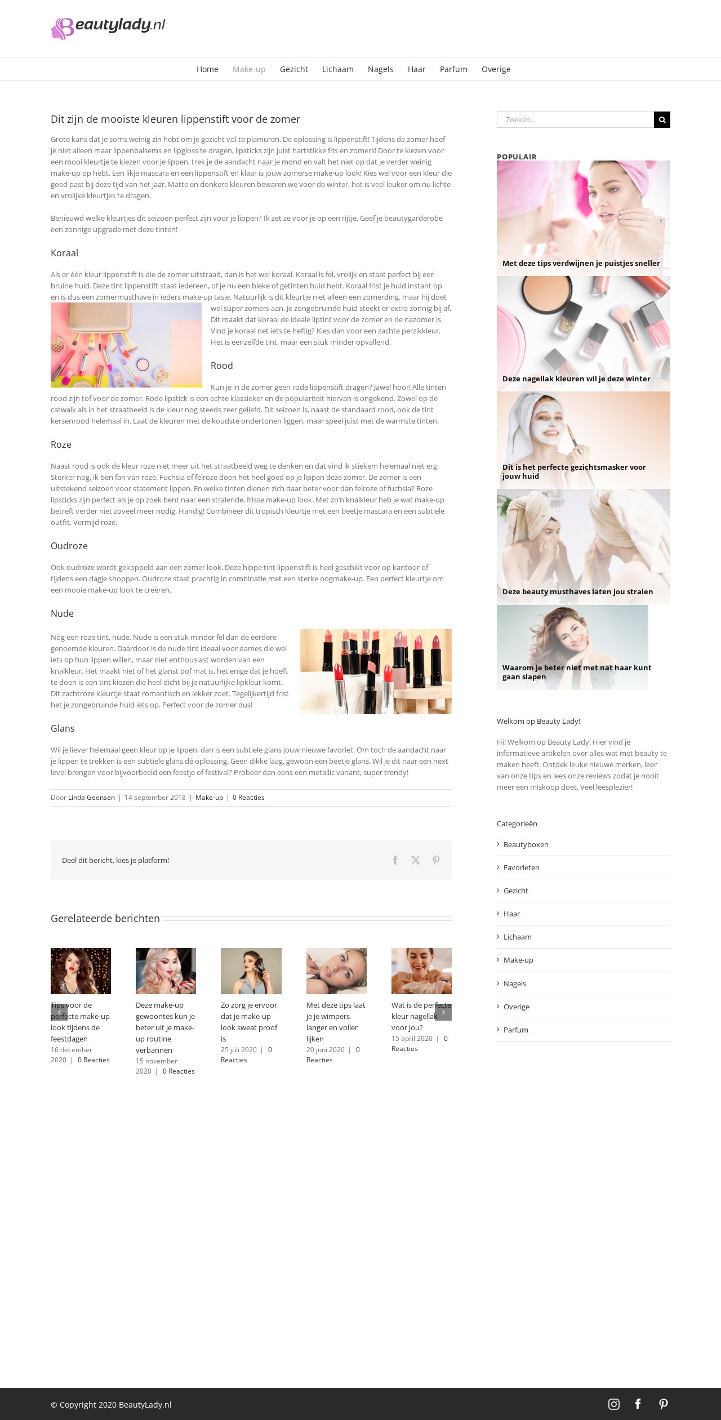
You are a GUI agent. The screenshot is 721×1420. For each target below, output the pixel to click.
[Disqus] (251, 1222)
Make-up (209, 797)
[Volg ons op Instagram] (614, 1404)
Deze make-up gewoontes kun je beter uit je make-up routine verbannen (165, 1027)
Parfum (516, 1030)
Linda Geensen (91, 797)
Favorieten (522, 867)
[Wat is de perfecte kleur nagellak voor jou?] (421, 953)
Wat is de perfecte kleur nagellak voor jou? (421, 1016)
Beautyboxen (526, 844)
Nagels (515, 983)
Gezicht (516, 890)
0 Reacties (249, 797)
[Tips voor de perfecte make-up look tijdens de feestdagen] (81, 953)
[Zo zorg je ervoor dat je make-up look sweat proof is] (251, 953)
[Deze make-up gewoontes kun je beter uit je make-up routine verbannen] (166, 953)
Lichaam (518, 937)
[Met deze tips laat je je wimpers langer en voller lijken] (336, 953)
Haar (512, 914)
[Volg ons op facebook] (638, 1404)
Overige (516, 1006)
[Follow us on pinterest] (663, 1404)
